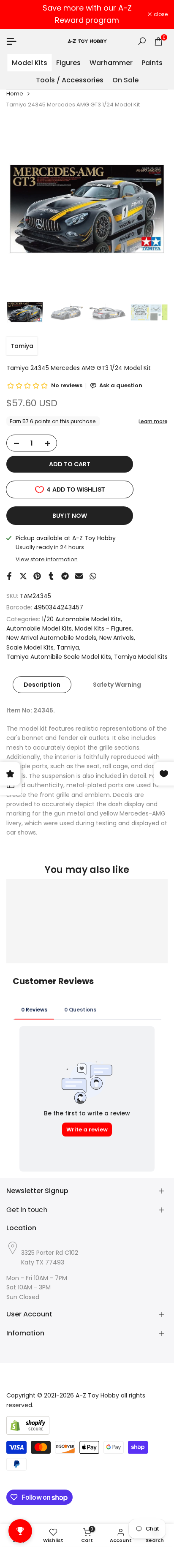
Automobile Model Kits (39, 628)
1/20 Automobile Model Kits (81, 619)
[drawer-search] (142, 41)
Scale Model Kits (30, 647)
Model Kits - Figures (103, 628)
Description (42, 684)
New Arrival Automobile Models (51, 637)
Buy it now (69, 515)
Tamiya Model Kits (141, 657)
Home (14, 94)
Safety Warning (117, 684)
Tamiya (22, 346)
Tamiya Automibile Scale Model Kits (58, 657)
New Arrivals (116, 637)
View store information (47, 559)
